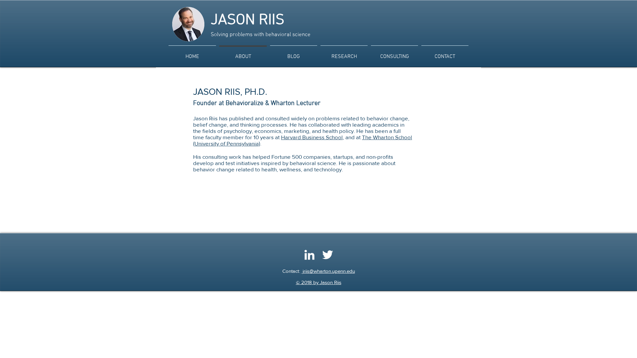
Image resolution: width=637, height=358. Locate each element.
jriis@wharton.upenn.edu (328, 271)
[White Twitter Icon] (327, 255)
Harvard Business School (312, 137)
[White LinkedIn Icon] (309, 255)
